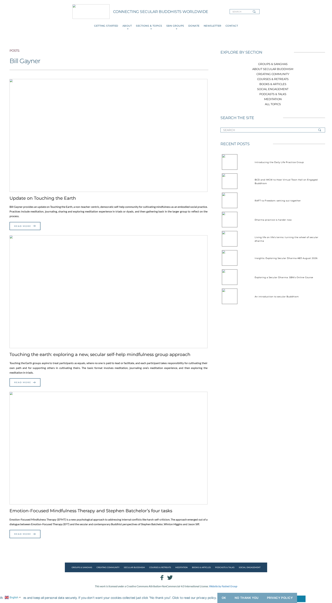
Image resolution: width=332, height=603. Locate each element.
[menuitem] (106, 26)
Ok (224, 598)
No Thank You (247, 598)
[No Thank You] (301, 599)
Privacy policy (280, 598)
